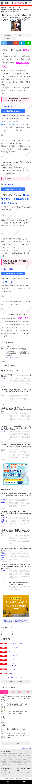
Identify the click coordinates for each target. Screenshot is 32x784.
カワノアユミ (11, 663)
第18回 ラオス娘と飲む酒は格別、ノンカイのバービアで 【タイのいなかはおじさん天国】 (19, 735)
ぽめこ (8, 38)
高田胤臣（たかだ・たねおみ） (15, 643)
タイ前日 (4, 692)
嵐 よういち (11, 673)
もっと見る (16, 743)
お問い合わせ (5, 774)
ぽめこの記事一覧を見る (12, 357)
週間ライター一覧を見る (16, 681)
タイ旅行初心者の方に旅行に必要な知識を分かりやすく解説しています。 (19, 587)
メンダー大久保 (12, 665)
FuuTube (13, 365)
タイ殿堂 (12, 692)
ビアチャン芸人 (12, 669)
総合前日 (19, 692)
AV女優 (19, 35)
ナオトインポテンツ (13, 655)
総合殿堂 (27, 692)
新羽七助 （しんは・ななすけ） (16, 677)
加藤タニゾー (11, 659)
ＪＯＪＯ (10, 675)
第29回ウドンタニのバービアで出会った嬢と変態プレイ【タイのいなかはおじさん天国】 (19, 698)
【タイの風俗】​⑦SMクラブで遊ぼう (17, 729)
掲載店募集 (4, 770)
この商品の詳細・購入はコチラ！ (13, 111)
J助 (9, 651)
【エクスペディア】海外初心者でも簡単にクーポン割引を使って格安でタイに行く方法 (16, 620)
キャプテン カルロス (13, 647)
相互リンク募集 (5, 772)
